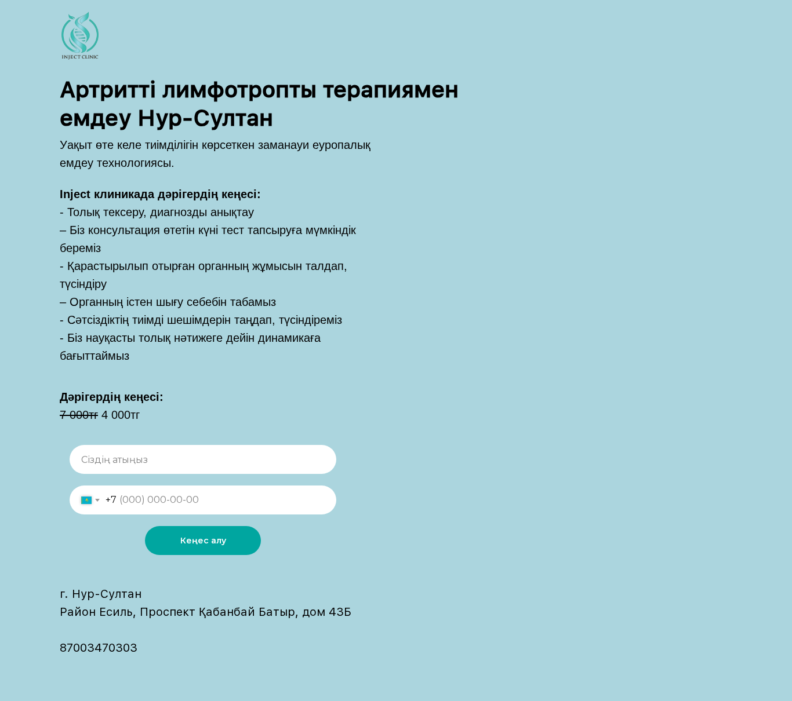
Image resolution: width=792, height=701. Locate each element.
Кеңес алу (203, 540)
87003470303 (98, 648)
